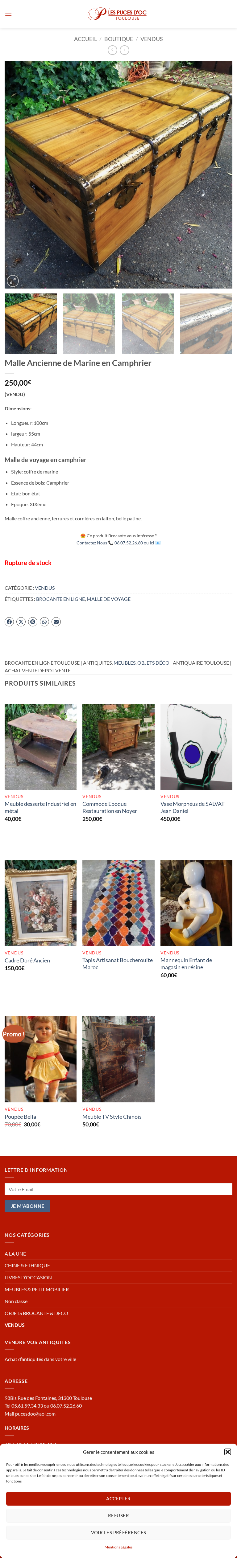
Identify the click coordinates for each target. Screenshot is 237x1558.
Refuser (118, 1515)
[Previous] (17, 175)
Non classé (16, 1301)
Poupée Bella (20, 1116)
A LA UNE (15, 1254)
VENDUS (151, 38)
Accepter (118, 1498)
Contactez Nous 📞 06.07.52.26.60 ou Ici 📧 (119, 542)
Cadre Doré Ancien (27, 960)
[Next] (220, 175)
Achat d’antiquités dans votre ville (40, 1359)
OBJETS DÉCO (153, 663)
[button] (228, 1452)
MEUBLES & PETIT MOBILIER (37, 1289)
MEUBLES (124, 663)
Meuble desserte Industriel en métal (40, 807)
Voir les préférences (118, 1532)
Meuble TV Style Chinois (112, 1116)
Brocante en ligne (60, 599)
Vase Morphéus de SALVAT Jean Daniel (192, 807)
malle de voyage (109, 599)
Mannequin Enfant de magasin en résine (186, 963)
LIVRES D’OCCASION (28, 1277)
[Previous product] (124, 50)
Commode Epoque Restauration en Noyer (109, 807)
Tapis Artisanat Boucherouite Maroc (117, 963)
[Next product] (112, 50)
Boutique (118, 38)
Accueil (85, 38)
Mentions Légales (118, 1547)
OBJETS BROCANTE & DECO (36, 1313)
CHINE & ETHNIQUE (27, 1265)
